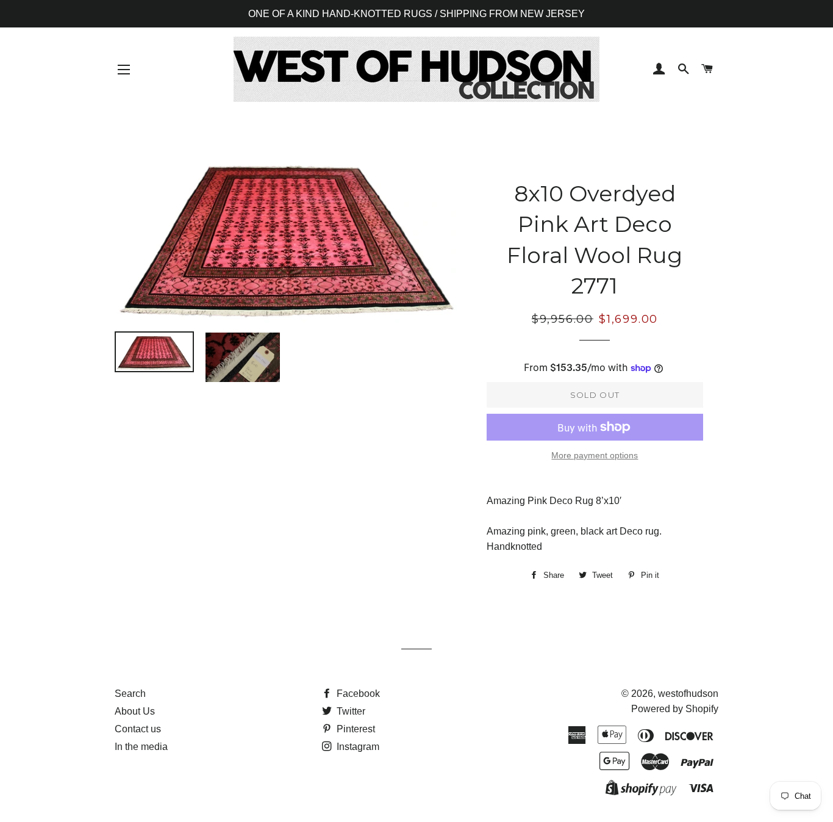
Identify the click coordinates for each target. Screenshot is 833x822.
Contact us (138, 729)
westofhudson (688, 693)
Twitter (349, 711)
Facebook (357, 693)
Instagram (356, 746)
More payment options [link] (594, 455)
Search (130, 693)
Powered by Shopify (674, 709)
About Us (135, 711)
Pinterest (354, 729)
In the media (141, 746)
